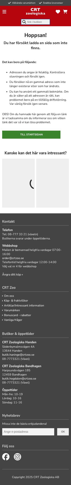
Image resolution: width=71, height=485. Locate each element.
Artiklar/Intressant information (24, 306)
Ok (63, 431)
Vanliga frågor (13, 320)
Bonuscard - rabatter (17, 315)
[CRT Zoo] (35, 11)
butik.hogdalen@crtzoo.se (19, 379)
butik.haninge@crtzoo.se (18, 355)
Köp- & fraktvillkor (16, 301)
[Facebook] (5, 456)
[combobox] (35, 22)
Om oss (9, 296)
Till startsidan (31, 134)
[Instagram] (17, 456)
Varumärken (12, 310)
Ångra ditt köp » (12, 275)
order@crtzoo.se (13, 258)
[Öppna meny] (4, 11)
